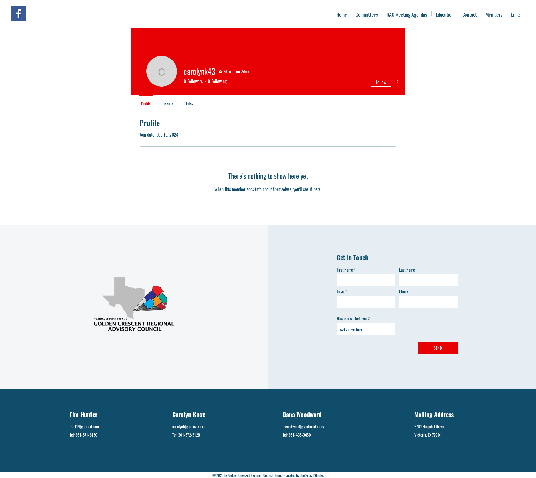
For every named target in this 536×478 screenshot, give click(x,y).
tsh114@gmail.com (84, 426)
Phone (403, 291)
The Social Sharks (312, 475)
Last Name (407, 270)
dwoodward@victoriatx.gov (303, 426)
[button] (494, 13)
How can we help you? (353, 319)
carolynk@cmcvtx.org (188, 426)
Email (340, 291)
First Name (345, 270)
